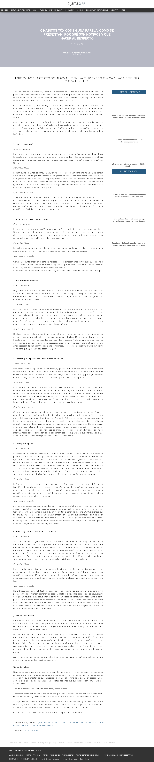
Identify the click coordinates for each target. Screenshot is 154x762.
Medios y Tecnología (44, 743)
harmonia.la (56, 759)
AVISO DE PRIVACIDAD (16, 755)
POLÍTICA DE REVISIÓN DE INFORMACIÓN (88, 755)
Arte (20, 743)
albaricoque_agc (31, 730)
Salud (105, 743)
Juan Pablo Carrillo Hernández (78, 53)
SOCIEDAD (80, 10)
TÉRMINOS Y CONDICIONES (51, 755)
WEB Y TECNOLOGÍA (55, 10)
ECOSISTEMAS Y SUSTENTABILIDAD (97, 10)
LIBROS (35, 10)
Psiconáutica (78, 743)
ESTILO (123, 10)
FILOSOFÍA (43, 10)
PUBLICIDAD (36, 755)
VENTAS (28, 755)
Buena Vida (77, 44)
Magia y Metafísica (59, 743)
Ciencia (26, 743)
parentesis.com (46, 759)
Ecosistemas (97, 743)
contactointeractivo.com (70, 759)
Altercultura (13, 743)
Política (70, 743)
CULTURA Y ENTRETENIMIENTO (20, 10)
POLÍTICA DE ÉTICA (68, 755)
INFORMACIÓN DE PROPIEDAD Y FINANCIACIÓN (24, 759)
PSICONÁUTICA (69, 10)
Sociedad (88, 743)
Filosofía (33, 743)
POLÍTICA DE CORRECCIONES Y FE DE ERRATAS (118, 755)
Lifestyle (112, 743)
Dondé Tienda (84, 759)
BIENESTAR (114, 10)
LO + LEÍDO (4, 10)
